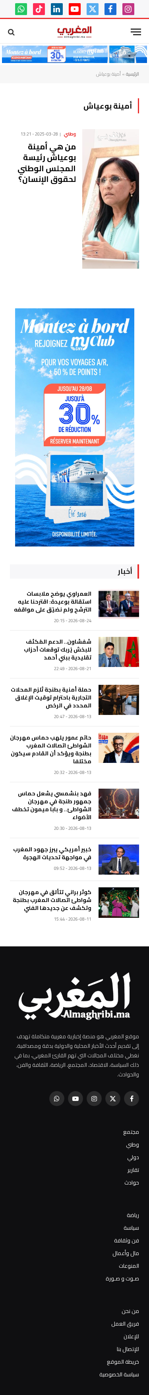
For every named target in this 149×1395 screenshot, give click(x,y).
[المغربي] (74, 32)
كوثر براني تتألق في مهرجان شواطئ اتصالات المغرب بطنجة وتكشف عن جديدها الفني (52, 900)
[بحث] (12, 32)
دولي (133, 1157)
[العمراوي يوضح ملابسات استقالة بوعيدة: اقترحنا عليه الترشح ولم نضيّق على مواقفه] (119, 604)
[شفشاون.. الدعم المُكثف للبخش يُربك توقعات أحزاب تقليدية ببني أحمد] (119, 652)
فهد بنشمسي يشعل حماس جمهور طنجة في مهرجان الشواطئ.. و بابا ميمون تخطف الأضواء (51, 805)
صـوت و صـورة (122, 1278)
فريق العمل (125, 1324)
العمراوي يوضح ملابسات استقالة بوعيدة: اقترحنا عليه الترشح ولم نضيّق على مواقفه (52, 602)
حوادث (131, 1182)
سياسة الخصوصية (119, 1374)
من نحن (130, 1311)
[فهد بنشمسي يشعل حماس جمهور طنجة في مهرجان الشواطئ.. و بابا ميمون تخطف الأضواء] (119, 804)
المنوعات (129, 1266)
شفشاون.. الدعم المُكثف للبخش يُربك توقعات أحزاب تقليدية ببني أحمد (57, 649)
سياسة (131, 1228)
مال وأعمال (125, 1253)
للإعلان (131, 1336)
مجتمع (131, 1132)
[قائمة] (136, 32)
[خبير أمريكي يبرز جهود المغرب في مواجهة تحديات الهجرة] (119, 860)
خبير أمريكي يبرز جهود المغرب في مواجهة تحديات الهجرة (52, 853)
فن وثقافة (126, 1240)
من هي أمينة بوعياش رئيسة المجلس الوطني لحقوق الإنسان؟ (46, 162)
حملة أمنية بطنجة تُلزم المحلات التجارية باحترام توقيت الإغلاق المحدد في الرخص (51, 697)
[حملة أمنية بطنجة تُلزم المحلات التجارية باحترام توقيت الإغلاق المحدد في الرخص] (119, 700)
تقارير (133, 1170)
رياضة (133, 1215)
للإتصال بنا (128, 1349)
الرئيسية (132, 73)
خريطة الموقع (123, 1362)
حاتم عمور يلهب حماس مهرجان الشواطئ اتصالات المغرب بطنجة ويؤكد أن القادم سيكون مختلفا (50, 749)
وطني (132, 1144)
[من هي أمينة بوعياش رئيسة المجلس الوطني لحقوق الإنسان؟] (110, 199)
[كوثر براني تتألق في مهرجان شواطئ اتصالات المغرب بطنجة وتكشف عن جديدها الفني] (119, 902)
